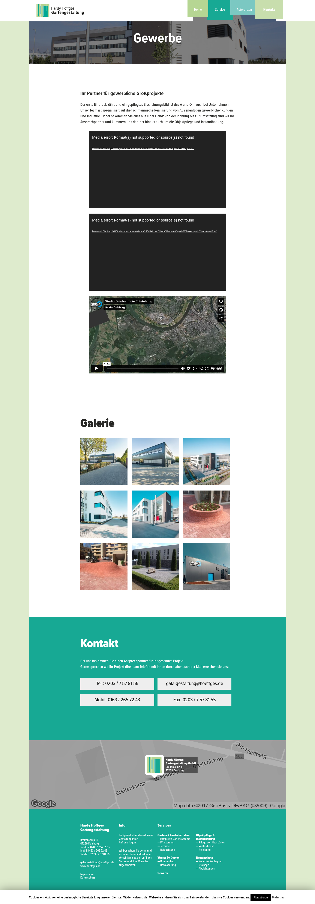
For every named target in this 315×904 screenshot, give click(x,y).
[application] (157, 169)
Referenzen (244, 9)
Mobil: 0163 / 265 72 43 (117, 700)
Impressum (86, 874)
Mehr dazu (279, 897)
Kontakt (269, 9)
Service (220, 9)
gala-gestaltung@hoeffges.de (194, 683)
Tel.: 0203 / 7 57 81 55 (117, 683)
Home (198, 9)
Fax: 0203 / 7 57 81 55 (194, 700)
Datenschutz (87, 878)
